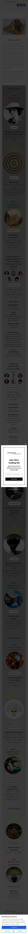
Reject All (20, 931)
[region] (14, 924)
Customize (7, 931)
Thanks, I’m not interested (14, 489)
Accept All (14, 927)
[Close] (26, 916)
